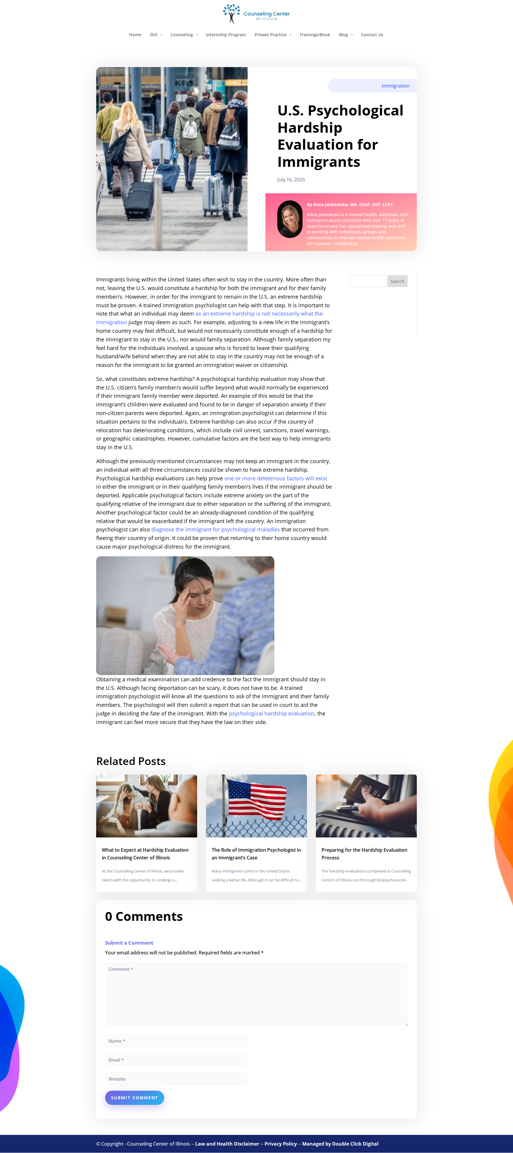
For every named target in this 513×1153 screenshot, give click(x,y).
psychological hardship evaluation (271, 713)
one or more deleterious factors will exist (275, 478)
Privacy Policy (281, 1144)
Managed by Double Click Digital (340, 1144)
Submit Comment (134, 1097)
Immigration (396, 86)
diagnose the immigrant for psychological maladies (215, 529)
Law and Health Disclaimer (227, 1144)
